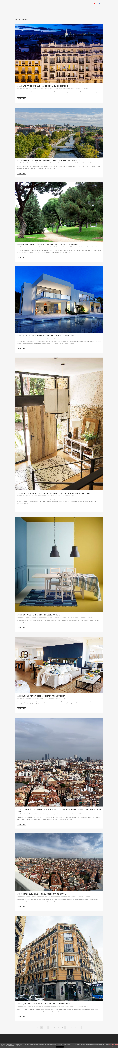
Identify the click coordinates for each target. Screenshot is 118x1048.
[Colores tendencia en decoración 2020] (59, 564)
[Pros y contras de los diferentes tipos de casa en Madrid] (59, 133)
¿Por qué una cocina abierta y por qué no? (44, 696)
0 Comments (79, 88)
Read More (21, 98)
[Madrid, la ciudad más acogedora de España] (59, 862)
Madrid (45, 88)
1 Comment (85, 162)
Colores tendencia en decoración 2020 (42, 615)
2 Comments (82, 617)
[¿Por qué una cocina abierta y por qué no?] (59, 665)
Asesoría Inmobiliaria (37, 88)
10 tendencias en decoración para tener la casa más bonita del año (57, 493)
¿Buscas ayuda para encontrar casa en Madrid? (46, 1004)
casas (44, 247)
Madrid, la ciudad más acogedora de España (45, 894)
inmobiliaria (46, 162)
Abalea (29, 88)
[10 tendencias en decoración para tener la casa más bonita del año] (59, 424)
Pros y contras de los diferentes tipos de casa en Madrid (51, 161)
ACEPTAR (60, 1046)
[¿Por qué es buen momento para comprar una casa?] (59, 299)
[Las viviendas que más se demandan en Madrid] (59, 53)
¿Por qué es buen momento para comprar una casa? (48, 336)
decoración (35, 495)
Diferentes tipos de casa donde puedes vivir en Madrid (50, 245)
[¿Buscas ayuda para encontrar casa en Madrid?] (59, 958)
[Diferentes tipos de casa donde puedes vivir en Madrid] (59, 212)
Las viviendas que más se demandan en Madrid (45, 86)
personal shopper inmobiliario (56, 88)
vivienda (66, 88)
